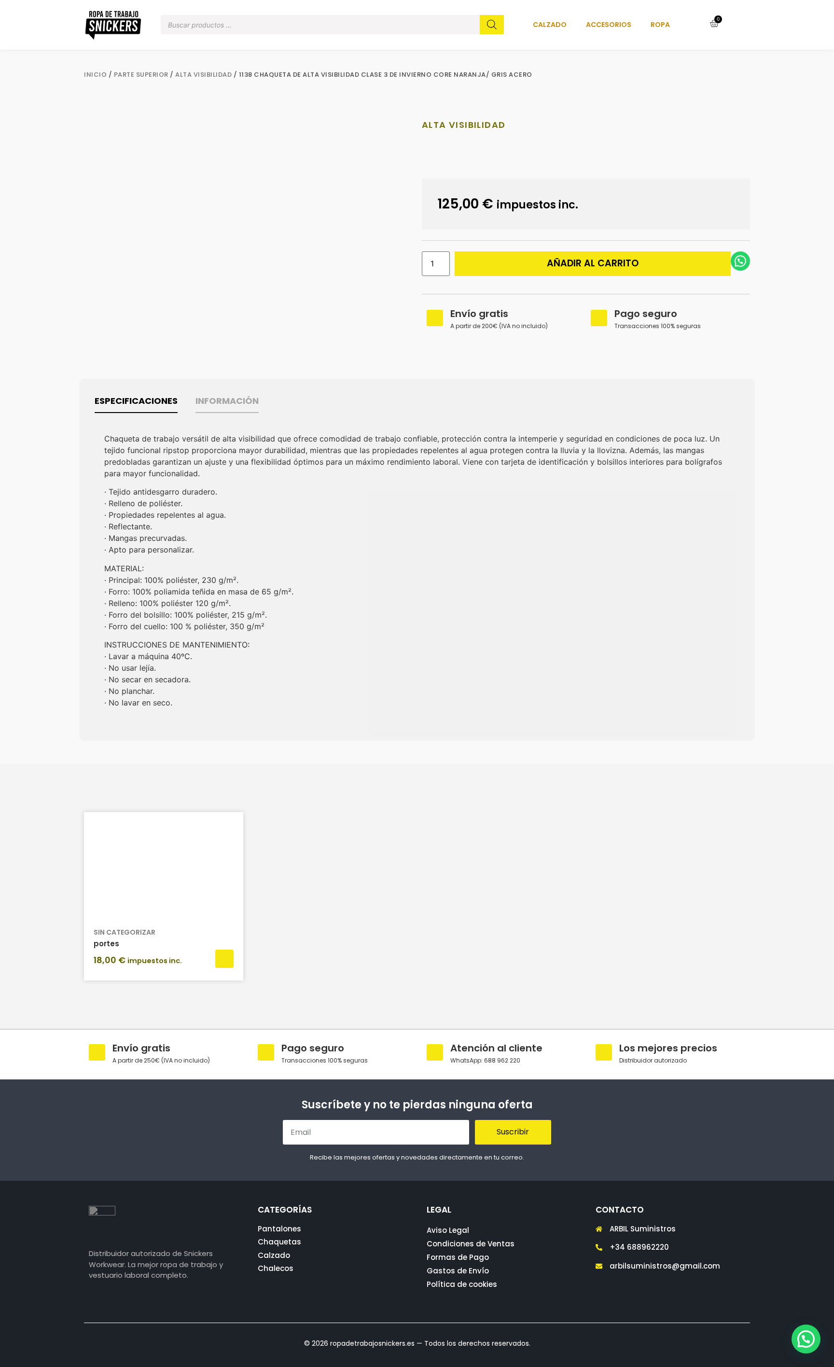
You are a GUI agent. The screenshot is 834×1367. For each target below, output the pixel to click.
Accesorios (608, 24)
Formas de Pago (458, 1257)
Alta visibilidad (203, 74)
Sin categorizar (124, 932)
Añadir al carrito (593, 263)
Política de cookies (462, 1284)
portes (106, 944)
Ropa (660, 24)
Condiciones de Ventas (470, 1244)
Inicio (95, 74)
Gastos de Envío (458, 1271)
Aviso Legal (448, 1230)
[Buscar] (492, 24)
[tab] (136, 403)
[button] (806, 1339)
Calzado (550, 24)
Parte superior (141, 74)
